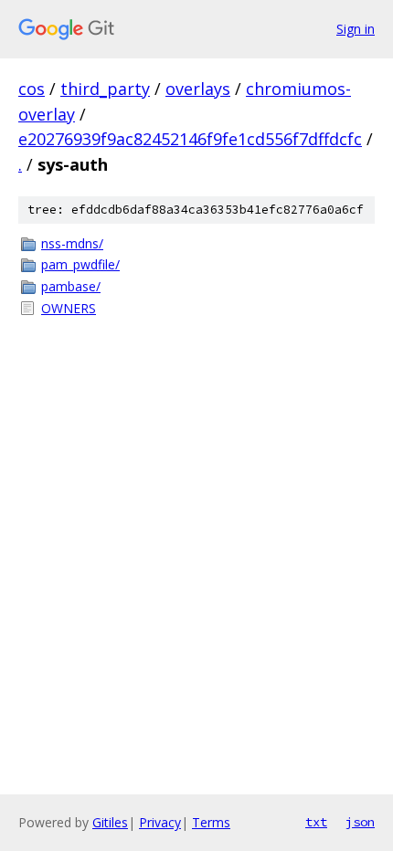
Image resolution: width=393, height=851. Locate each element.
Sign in (355, 28)
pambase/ (71, 286)
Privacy (160, 822)
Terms (211, 822)
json (360, 822)
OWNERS (68, 308)
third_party (105, 89)
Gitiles (110, 822)
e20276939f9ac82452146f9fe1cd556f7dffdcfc (190, 139)
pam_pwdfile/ (80, 264)
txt (316, 822)
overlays (197, 89)
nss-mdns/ (72, 243)
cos (31, 89)
